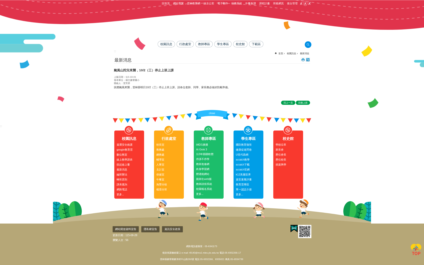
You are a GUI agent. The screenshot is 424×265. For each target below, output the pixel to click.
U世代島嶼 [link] (242, 154)
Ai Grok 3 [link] (201, 149)
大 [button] (309, 4)
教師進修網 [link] (202, 164)
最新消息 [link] (304, 53)
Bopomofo (308, 60)
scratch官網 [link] (243, 169)
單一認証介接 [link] (244, 189)
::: (1, 126)
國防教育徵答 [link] (244, 144)
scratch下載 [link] (243, 164)
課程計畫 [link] (264, 3)
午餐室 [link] (160, 179)
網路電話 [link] (122, 189)
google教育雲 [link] (125, 149)
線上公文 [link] (209, 3)
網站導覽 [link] (178, 3)
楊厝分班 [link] (161, 189)
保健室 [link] (160, 174)
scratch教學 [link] (243, 159)
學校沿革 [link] (281, 144)
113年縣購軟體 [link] (204, 154)
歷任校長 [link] (281, 159)
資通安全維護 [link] (124, 144)
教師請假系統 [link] (204, 184)
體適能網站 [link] (202, 174)
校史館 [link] (240, 44)
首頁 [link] (280, 53)
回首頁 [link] (166, 3)
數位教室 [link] (122, 154)
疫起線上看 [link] (123, 164)
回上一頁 (288, 102)
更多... (120, 194)
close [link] (212, 113)
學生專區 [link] (223, 44)
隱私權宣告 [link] (150, 229)
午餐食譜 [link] (250, 3)
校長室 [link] (160, 144)
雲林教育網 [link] (193, 3)
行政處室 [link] (185, 44)
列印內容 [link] (303, 60)
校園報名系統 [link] (204, 189)
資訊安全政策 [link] (172, 229)
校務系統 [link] (236, 3)
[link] (294, 228)
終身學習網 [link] (202, 169)
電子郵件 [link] (222, 3)
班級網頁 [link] (278, 3)
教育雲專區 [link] (242, 184)
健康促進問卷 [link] (244, 149)
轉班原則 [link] (122, 179)
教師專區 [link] (204, 44)
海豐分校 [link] (161, 184)
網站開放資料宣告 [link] (125, 229)
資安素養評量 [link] (244, 179)
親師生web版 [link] (204, 179)
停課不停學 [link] (202, 159)
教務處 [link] (160, 149)
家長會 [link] (280, 149)
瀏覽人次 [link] (118, 240)
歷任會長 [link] (281, 154)
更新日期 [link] (118, 235)
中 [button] (305, 3)
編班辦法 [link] (122, 174)
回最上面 (416, 250)
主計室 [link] (160, 169)
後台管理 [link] (292, 3)
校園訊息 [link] (166, 44)
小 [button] (301, 4)
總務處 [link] (160, 154)
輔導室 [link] (160, 159)
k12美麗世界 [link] (243, 174)
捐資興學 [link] (281, 164)
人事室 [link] (160, 164)
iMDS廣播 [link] (202, 144)
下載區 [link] (256, 44)
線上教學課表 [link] (124, 159)
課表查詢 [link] (122, 184)
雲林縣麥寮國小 (212, 29)
